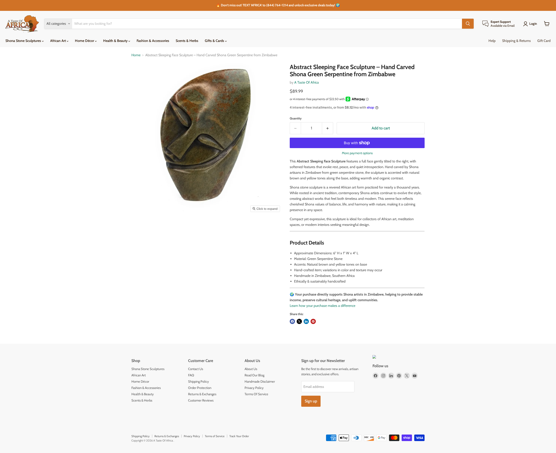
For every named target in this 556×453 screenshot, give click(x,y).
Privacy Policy (254, 388)
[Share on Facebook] (292, 321)
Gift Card (544, 41)
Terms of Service (215, 436)
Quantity (296, 118)
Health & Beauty (115, 41)
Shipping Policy (198, 382)
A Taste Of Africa (306, 82)
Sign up (311, 401)
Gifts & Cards (215, 41)
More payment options (357, 153)
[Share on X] (299, 321)
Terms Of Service (256, 394)
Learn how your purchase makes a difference (322, 306)
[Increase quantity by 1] (327, 128)
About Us (251, 369)
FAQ (191, 375)
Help (492, 41)
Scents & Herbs (187, 41)
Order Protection (199, 388)
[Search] (468, 24)
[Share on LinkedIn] (306, 321)
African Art (58, 41)
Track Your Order (239, 436)
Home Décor (85, 41)
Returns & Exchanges (202, 394)
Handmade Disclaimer (260, 382)
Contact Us (195, 369)
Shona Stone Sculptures (23, 41)
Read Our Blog (254, 375)
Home (136, 55)
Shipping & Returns (516, 41)
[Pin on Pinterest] (313, 321)
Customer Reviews (200, 400)
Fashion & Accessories (153, 41)
